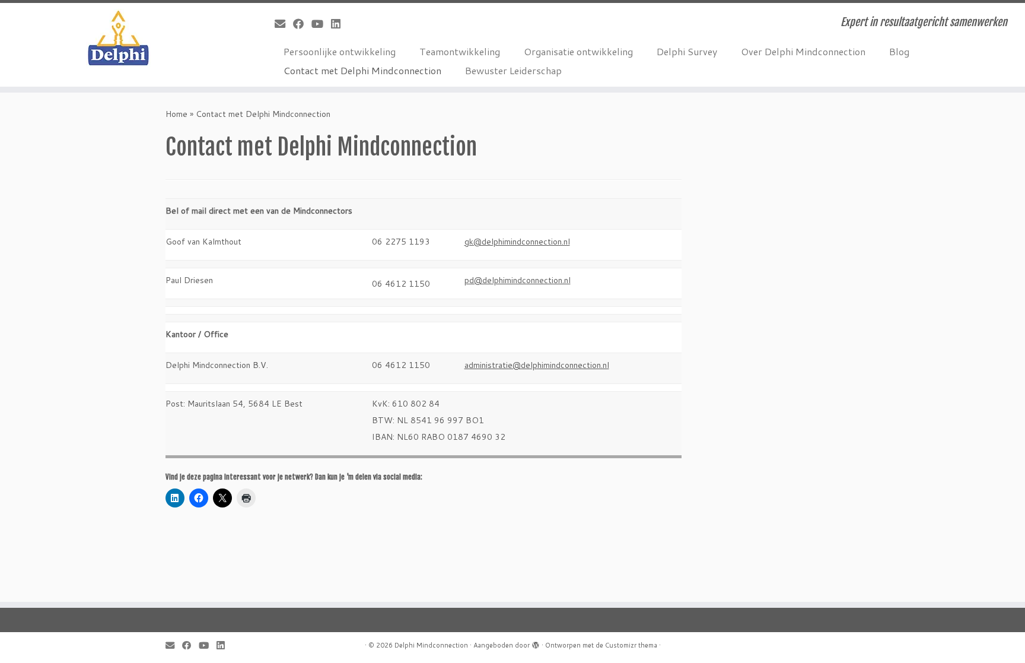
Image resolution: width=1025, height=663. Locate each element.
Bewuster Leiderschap (513, 70)
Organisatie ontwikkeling (578, 51)
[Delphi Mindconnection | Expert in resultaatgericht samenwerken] (118, 38)
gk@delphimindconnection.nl (517, 242)
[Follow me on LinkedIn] (339, 23)
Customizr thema (631, 645)
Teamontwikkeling (459, 51)
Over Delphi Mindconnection (803, 51)
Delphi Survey (687, 51)
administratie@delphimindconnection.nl (536, 365)
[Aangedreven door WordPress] (535, 643)
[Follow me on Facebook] (302, 23)
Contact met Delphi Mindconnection (362, 70)
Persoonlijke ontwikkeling (340, 51)
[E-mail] (284, 23)
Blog (899, 51)
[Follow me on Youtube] (321, 23)
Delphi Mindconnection (431, 645)
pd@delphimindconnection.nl (517, 280)
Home (176, 114)
